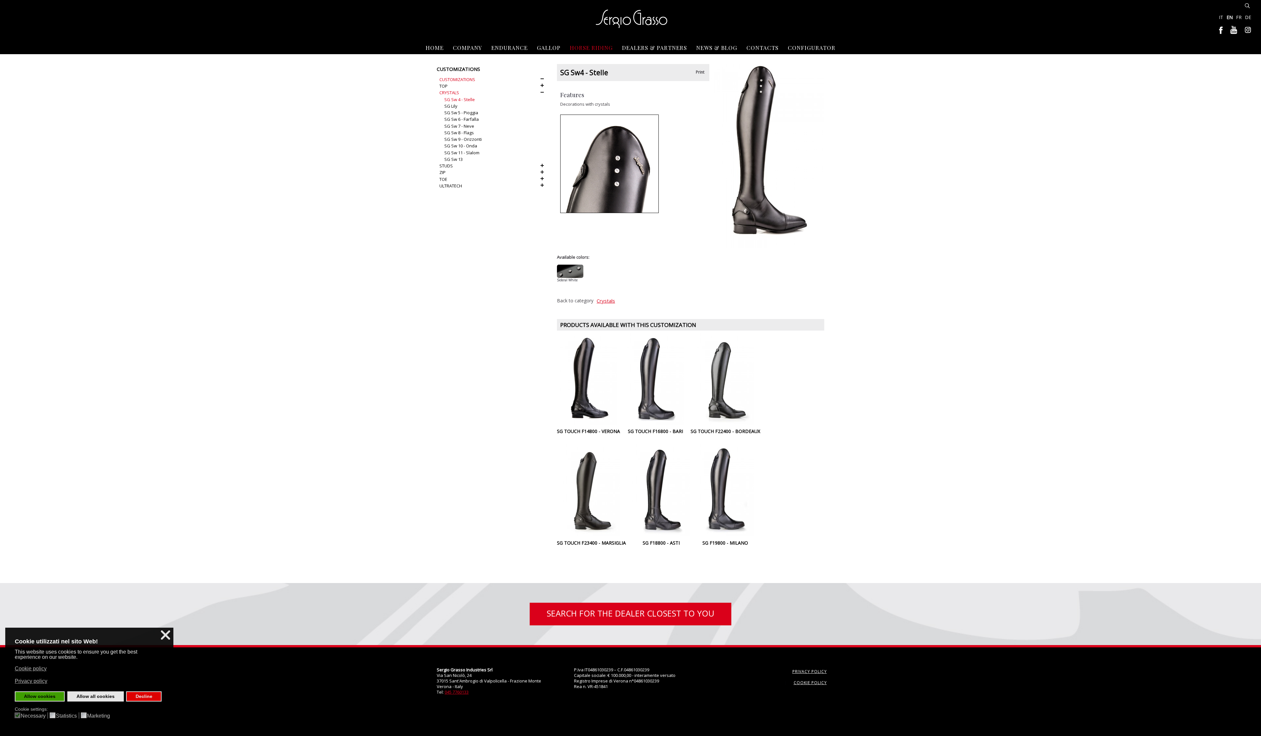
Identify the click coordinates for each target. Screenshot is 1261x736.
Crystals (606, 300)
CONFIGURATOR (811, 47)
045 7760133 (457, 692)
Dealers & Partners (654, 47)
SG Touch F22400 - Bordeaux (725, 431)
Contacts (762, 47)
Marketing (98, 716)
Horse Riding (591, 47)
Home (435, 47)
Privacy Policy (809, 671)
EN (1230, 17)
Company (467, 47)
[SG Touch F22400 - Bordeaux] (725, 378)
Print (700, 72)
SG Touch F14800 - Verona (588, 431)
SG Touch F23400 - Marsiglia (591, 543)
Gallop (549, 47)
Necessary (33, 716)
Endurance (509, 47)
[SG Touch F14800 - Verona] (588, 378)
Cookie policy (810, 682)
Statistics (66, 716)
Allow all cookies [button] (96, 696)
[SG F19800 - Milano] (725, 490)
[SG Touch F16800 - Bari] (655, 378)
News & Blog (716, 47)
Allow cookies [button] (39, 696)
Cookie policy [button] (31, 668)
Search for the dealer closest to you (630, 613)
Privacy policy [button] (31, 681)
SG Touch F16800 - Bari (655, 431)
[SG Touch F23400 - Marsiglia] (591, 490)
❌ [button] (165, 635)
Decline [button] (144, 696)
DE (1248, 17)
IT (1222, 17)
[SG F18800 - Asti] (661, 490)
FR (1239, 17)
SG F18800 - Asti (661, 543)
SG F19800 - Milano (725, 543)
